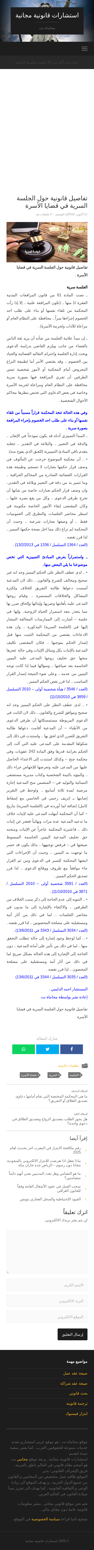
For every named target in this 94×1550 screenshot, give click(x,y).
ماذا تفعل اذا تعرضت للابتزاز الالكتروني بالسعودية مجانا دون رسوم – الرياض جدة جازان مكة (44, 1163)
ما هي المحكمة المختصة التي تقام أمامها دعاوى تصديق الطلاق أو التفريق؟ (51, 1096)
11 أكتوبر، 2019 (77, 214)
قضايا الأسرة (28, 1075)
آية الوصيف (61, 214)
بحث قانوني (78, 1393)
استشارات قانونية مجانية (47, 15)
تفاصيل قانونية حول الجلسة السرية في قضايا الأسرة (52, 202)
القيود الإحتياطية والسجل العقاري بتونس (50, 1199)
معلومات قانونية (68, 1065)
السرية (53, 1075)
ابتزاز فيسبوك (76, 1413)
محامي (22, 1459)
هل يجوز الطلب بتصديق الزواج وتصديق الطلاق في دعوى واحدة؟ (49, 1119)
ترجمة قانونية (76, 1403)
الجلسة (74, 1075)
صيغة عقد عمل (75, 1373)
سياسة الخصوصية (45, 1519)
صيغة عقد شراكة (73, 1383)
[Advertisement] (47, 140)
